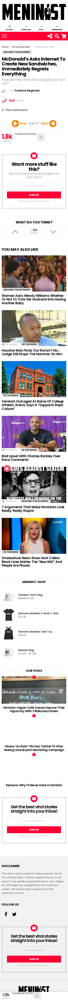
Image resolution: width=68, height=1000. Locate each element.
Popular (26, 29)
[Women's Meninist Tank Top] (9, 633)
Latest (9, 29)
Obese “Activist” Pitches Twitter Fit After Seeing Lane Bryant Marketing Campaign (34, 748)
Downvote (53, 231)
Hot (41, 29)
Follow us (49, 36)
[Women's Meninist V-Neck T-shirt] (9, 615)
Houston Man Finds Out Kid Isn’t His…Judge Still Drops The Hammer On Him (32, 352)
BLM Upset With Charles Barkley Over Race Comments (31, 458)
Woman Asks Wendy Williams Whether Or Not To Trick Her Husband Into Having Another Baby (34, 299)
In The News (29, 344)
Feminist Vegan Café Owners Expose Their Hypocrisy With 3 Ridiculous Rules (34, 709)
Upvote (15, 231)
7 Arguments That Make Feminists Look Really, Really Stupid (33, 509)
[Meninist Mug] (9, 652)
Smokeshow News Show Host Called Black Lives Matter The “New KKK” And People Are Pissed (32, 562)
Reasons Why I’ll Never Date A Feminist (34, 785)
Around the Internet (17, 289)
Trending (56, 29)
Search (56, 36)
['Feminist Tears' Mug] (9, 596)
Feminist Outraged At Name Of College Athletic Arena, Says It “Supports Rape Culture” (33, 405)
